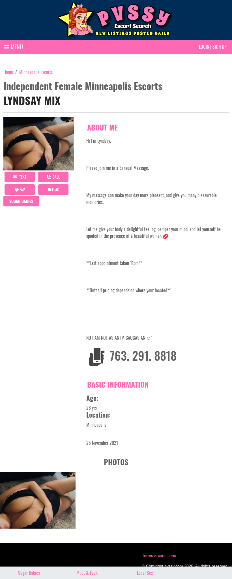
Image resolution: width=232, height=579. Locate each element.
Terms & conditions (159, 555)
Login (204, 46)
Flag (55, 190)
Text (22, 177)
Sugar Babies (21, 201)
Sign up (219, 46)
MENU (16, 46)
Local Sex (145, 572)
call (56, 177)
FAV (22, 190)
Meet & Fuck (87, 572)
